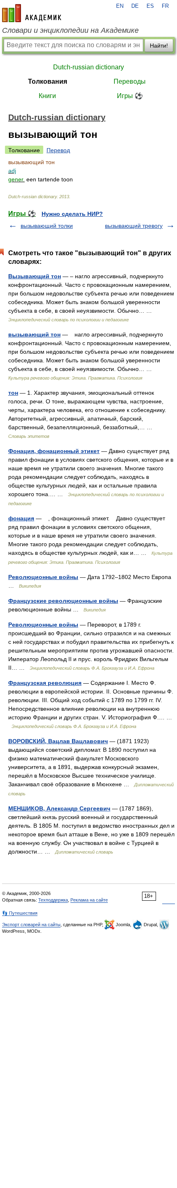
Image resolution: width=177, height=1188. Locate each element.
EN (119, 6)
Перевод (58, 150)
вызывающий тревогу (134, 225)
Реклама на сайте (89, 899)
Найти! (159, 45)
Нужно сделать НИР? (72, 214)
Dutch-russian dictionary (88, 67)
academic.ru (31, 13)
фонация (21, 518)
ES (150, 6)
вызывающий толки (47, 225)
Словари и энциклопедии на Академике (70, 30)
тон (13, 392)
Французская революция (45, 683)
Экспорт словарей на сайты (31, 924)
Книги (47, 95)
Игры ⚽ (130, 95)
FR (165, 6)
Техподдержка (53, 899)
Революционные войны (43, 577)
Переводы (130, 81)
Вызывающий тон (34, 276)
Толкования (47, 81)
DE (135, 6)
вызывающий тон (34, 334)
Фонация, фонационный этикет (54, 451)
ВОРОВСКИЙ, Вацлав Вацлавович (58, 741)
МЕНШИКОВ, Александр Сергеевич (59, 808)
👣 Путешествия (19, 913)
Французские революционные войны (63, 600)
